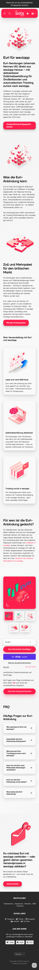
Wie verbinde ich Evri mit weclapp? (16, 728)
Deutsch (18, 954)
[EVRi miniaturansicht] (9, 616)
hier (14, 683)
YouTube (26, 921)
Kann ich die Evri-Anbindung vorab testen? (16, 781)
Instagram (31, 919)
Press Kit (20, 906)
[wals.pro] (19, 13)
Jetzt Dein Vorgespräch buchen (19, 691)
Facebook (10, 919)
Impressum (19, 904)
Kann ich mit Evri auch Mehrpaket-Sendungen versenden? (15, 767)
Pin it (30, 942)
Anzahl (7, 642)
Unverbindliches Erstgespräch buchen (18, 125)
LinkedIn (16, 921)
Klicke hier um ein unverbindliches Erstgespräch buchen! (19, 4)
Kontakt (28, 904)
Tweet (11, 942)
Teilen (21, 942)
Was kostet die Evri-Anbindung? (14, 793)
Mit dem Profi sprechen (15, 323)
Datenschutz (8, 904)
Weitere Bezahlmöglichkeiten (19, 663)
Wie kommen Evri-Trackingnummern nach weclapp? (16, 753)
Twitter (21, 919)
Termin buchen (12, 884)
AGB (34, 904)
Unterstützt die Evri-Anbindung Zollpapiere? (16, 740)
